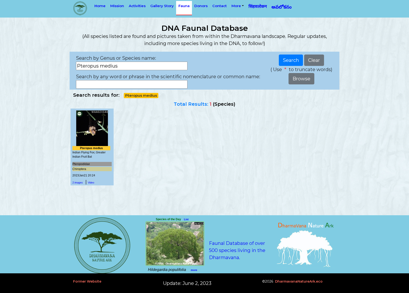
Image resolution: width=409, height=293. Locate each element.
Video (91, 182)
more (194, 270)
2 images (77, 182)
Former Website (87, 281)
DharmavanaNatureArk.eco (299, 281)
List (186, 219)
